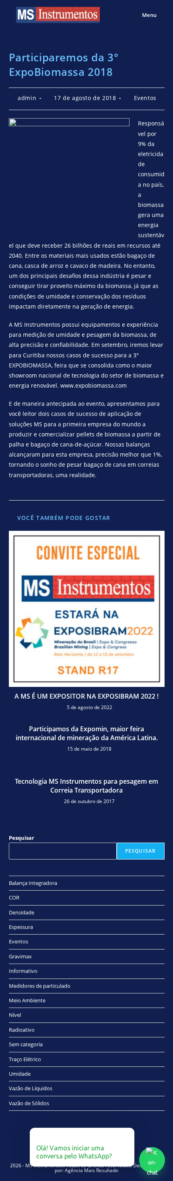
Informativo (23, 970)
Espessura (21, 927)
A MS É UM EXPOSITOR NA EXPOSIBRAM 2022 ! (86, 696)
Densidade (21, 912)
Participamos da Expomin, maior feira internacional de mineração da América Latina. (87, 733)
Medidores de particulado (39, 985)
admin (27, 98)
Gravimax (20, 956)
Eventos (145, 98)
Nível (15, 1014)
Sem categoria (26, 1044)
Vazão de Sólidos (29, 1103)
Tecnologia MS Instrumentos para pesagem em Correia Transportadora (86, 786)
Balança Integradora (33, 883)
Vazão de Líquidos (30, 1088)
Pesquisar (21, 837)
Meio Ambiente (27, 1000)
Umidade (20, 1073)
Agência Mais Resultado (91, 1170)
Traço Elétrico (25, 1059)
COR (14, 897)
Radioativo (22, 1029)
